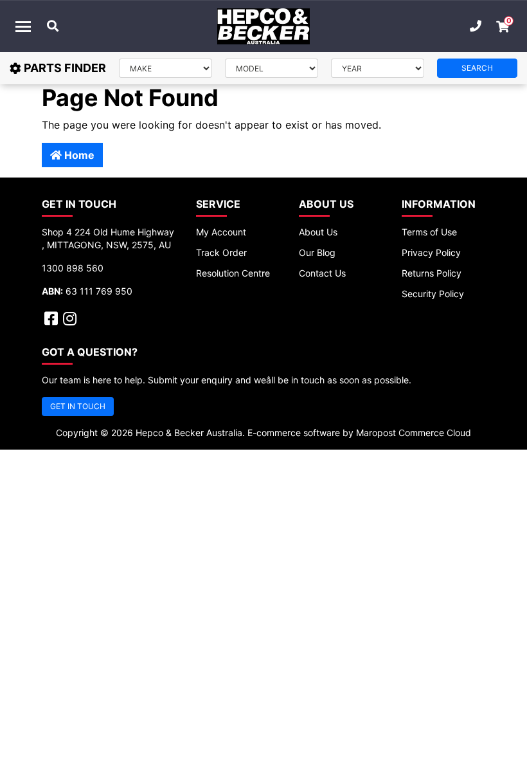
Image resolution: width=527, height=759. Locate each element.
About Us (318, 231)
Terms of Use (429, 231)
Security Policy (433, 293)
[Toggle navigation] (23, 26)
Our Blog (317, 252)
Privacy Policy (431, 252)
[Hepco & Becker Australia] (263, 26)
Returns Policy (431, 273)
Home (78, 155)
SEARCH (477, 68)
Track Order (221, 252)
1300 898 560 (72, 267)
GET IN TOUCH (77, 406)
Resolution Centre (233, 273)
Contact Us (322, 273)
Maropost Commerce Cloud (413, 432)
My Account (221, 231)
